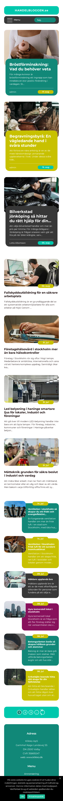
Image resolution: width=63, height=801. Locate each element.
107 (42, 712)
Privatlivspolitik (36, 796)
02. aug (46, 286)
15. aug (45, 167)
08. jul (40, 603)
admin (12, 92)
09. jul (40, 573)
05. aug (46, 242)
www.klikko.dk (34, 757)
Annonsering (31, 773)
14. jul (40, 503)
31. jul (46, 342)
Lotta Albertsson (17, 243)
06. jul (40, 636)
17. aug (45, 91)
